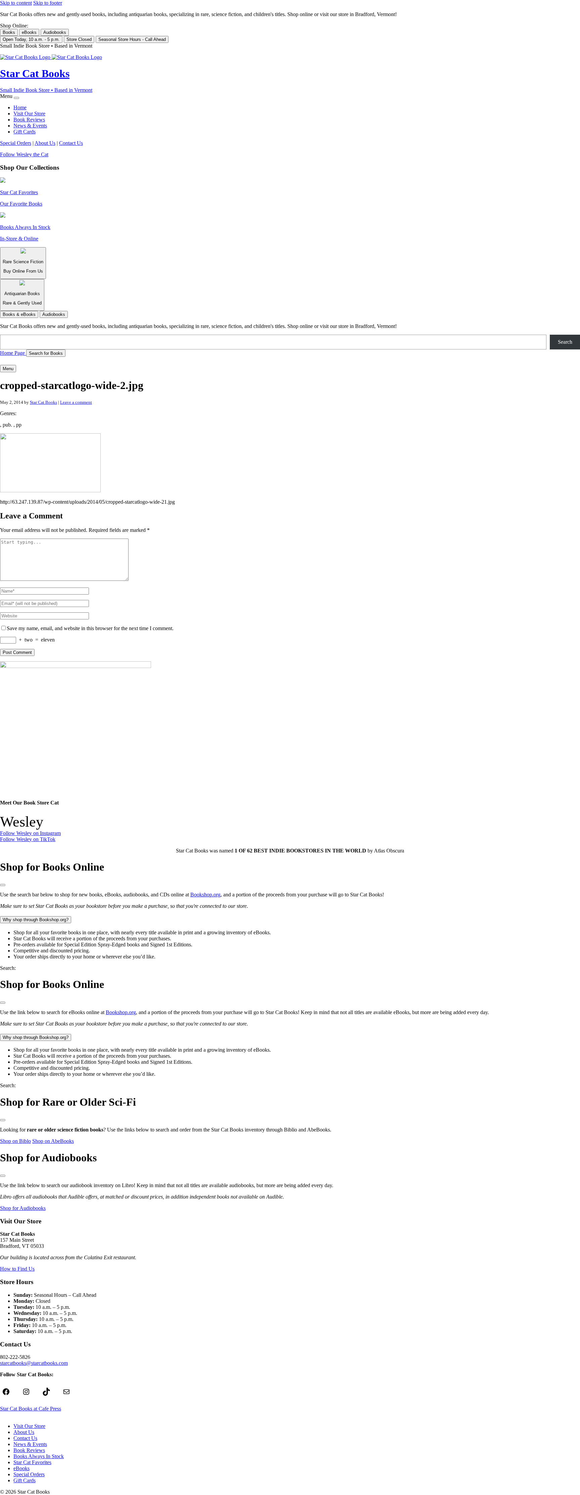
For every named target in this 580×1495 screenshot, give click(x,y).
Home (20, 107)
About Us (45, 143)
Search (565, 342)
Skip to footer (47, 3)
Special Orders (15, 143)
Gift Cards (24, 131)
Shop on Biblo (15, 1141)
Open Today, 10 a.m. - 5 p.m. (31, 39)
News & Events (30, 125)
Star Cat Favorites (32, 1462)
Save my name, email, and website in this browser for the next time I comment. (90, 628)
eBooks (29, 32)
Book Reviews (29, 119)
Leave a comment (76, 402)
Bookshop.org (205, 894)
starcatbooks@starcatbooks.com (34, 1363)
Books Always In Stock (38, 1456)
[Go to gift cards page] (290, 361)
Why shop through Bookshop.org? (35, 919)
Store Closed (79, 39)
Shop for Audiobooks (23, 1208)
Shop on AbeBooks (53, 1141)
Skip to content (16, 3)
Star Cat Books (43, 402)
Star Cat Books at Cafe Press (30, 1408)
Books (9, 32)
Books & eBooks (19, 314)
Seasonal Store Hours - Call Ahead (132, 39)
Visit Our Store (29, 113)
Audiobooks (54, 32)
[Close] (16, 98)
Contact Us (71, 143)
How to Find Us (17, 1269)
